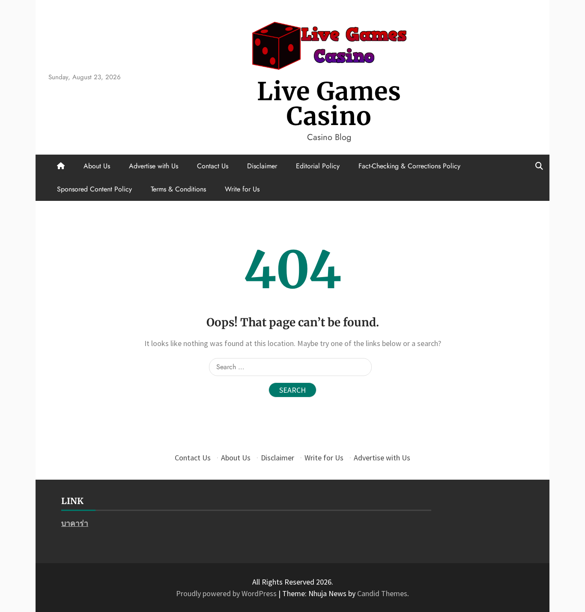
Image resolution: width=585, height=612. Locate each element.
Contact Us (212, 166)
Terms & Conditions (178, 189)
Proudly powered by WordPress (227, 593)
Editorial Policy (318, 166)
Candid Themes (382, 593)
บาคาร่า (74, 523)
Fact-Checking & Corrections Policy (409, 166)
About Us (97, 166)
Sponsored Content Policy (94, 189)
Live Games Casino (329, 104)
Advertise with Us (153, 166)
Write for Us (242, 189)
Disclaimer (262, 166)
